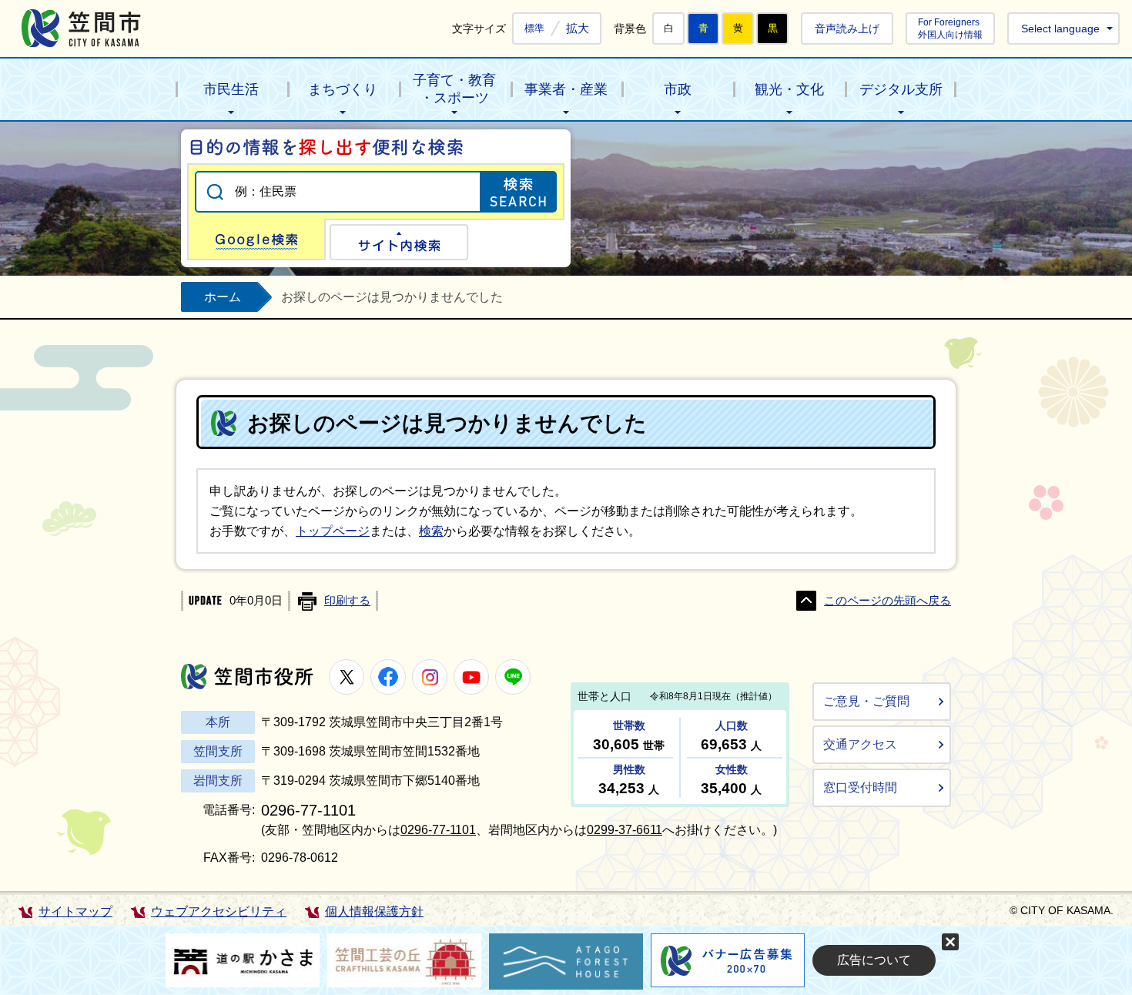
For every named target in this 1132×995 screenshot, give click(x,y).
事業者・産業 (566, 89)
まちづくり (342, 89)
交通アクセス (860, 744)
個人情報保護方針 (374, 911)
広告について (874, 960)
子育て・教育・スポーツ (454, 89)
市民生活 (231, 89)
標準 (534, 28)
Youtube (471, 677)
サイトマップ (75, 911)
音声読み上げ (847, 28)
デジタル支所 (901, 89)
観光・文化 (789, 89)
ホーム (222, 296)
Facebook (388, 677)
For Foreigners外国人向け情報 (950, 28)
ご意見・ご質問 (866, 701)
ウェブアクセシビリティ (218, 911)
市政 (678, 89)
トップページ (333, 531)
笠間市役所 (247, 676)
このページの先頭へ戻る (887, 601)
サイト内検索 (399, 242)
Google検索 (256, 239)
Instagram (429, 677)
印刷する (347, 601)
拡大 (577, 28)
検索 (431, 531)
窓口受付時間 (860, 787)
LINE (513, 677)
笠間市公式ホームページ (81, 28)
